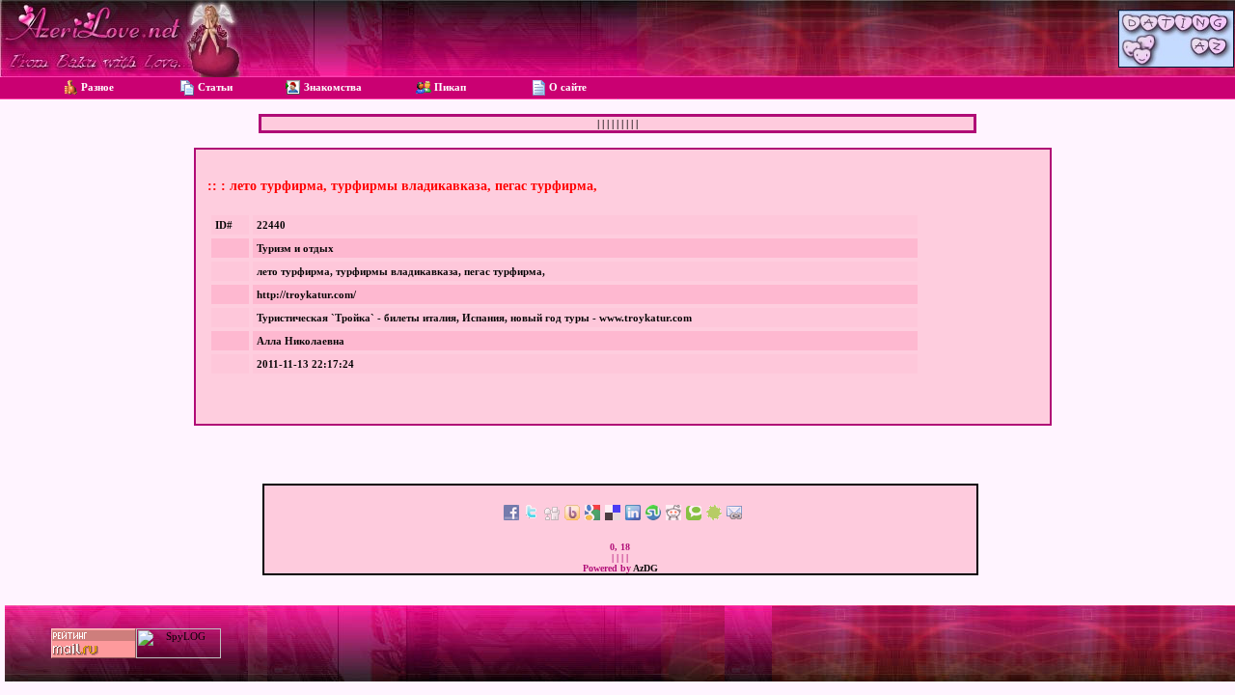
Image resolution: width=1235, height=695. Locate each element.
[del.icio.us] (612, 516)
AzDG (645, 568)
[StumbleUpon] (653, 516)
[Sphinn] (714, 516)
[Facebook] (511, 516)
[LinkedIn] (633, 516)
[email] (734, 516)
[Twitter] (531, 516)
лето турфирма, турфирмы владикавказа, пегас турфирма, (401, 271)
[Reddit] (673, 516)
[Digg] (552, 516)
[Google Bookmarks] (592, 516)
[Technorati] (693, 516)
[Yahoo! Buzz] (572, 516)
